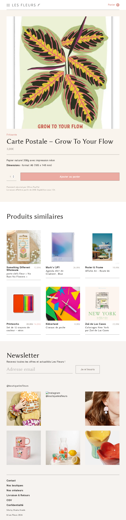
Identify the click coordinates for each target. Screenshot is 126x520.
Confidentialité (15, 505)
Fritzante (12, 134)
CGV (9, 500)
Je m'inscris (88, 369)
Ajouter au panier (70, 176)
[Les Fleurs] (26, 5)
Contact (11, 480)
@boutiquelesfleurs (18, 385)
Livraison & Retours (18, 495)
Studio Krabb (19, 510)
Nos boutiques (15, 485)
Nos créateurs (15, 490)
